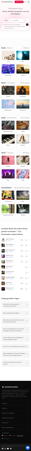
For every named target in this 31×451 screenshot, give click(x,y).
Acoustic (11, 246)
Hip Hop (10, 251)
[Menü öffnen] (28, 2)
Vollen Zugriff (19, 2)
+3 (21, 239)
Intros (24, 20)
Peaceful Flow (9, 260)
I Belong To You (10, 288)
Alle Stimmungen (25, 83)
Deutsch (21, 435)
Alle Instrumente (25, 118)
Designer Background (10, 277)
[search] (27, 24)
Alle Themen (26, 153)
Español (13, 435)
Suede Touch (9, 266)
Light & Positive (10, 239)
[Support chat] (28, 448)
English (5, 435)
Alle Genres (26, 48)
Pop (9, 240)
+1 (21, 261)
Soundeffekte (15, 20)
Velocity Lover (9, 255)
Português (6, 438)
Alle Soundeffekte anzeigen (22, 187)
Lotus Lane (9, 282)
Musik (6, 20)
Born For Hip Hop (10, 250)
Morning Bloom (10, 244)
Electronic (11, 257)
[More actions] (29, 240)
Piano (10, 273)
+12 (21, 278)
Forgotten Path (10, 271)
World (10, 262)
